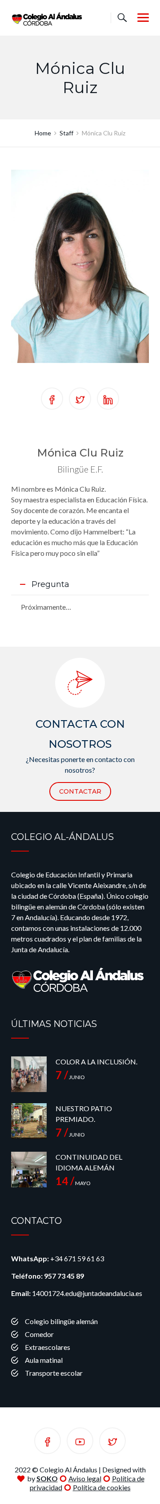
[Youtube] (80, 1442)
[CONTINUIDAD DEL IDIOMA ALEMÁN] (29, 1169)
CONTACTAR (80, 791)
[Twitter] (112, 1442)
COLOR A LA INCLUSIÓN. (96, 1061)
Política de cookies (102, 1487)
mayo (73, 1183)
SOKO (47, 1478)
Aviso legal (84, 1478)
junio (70, 1077)
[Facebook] (47, 1442)
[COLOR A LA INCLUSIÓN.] (29, 1074)
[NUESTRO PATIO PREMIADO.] (29, 1121)
